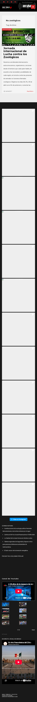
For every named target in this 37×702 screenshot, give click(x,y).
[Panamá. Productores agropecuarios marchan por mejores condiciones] (22, 623)
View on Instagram (19, 519)
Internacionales (7, 29)
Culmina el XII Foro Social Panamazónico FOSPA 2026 (19, 534)
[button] (18, 125)
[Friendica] (11, 2)
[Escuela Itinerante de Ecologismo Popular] (5, 617)
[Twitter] (8, 2)
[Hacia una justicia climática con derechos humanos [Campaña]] (5, 610)
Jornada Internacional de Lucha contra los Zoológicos (15, 53)
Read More (30, 91)
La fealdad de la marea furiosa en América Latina (18, 538)
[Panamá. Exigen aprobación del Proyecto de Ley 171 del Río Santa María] (5, 623)
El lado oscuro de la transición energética (16, 550)
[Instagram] (15, 2)
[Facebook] (4, 2)
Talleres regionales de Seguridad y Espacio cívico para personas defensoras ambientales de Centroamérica (17, 544)
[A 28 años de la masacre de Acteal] (5, 604)
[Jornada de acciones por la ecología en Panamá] (22, 617)
